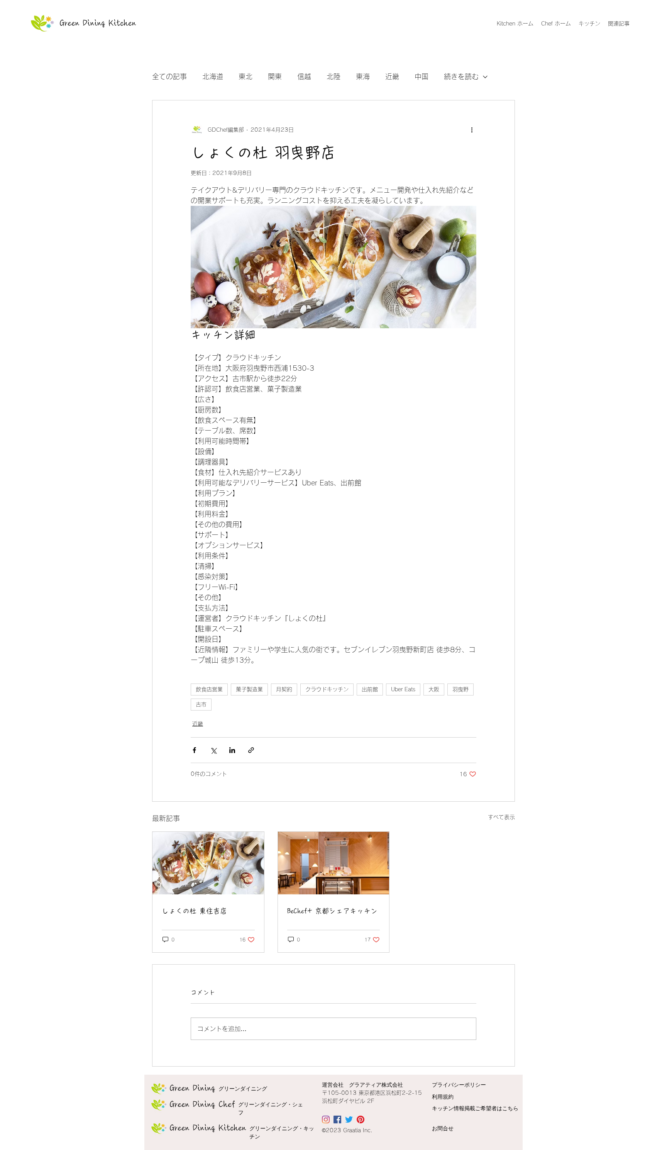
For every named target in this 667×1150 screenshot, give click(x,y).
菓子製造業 (249, 689)
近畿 (392, 76)
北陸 (333, 76)
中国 (421, 76)
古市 (201, 704)
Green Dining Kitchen (98, 23)
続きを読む (461, 76)
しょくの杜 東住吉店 (194, 910)
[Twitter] (349, 1119)
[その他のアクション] (471, 129)
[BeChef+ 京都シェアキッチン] (333, 863)
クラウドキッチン (327, 689)
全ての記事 (169, 76)
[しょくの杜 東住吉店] (208, 863)
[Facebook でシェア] (194, 750)
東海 (363, 76)
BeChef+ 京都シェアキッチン (332, 910)
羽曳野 (460, 689)
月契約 (284, 689)
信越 (304, 76)
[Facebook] (337, 1119)
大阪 (433, 689)
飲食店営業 (209, 689)
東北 (245, 76)
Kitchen (208, 1128)
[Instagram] (326, 1119)
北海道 (212, 76)
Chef (202, 1104)
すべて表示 (501, 817)
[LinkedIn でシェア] (232, 750)
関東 (275, 76)
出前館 (370, 689)
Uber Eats (403, 689)
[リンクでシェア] (251, 750)
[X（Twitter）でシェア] (213, 750)
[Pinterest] (360, 1119)
